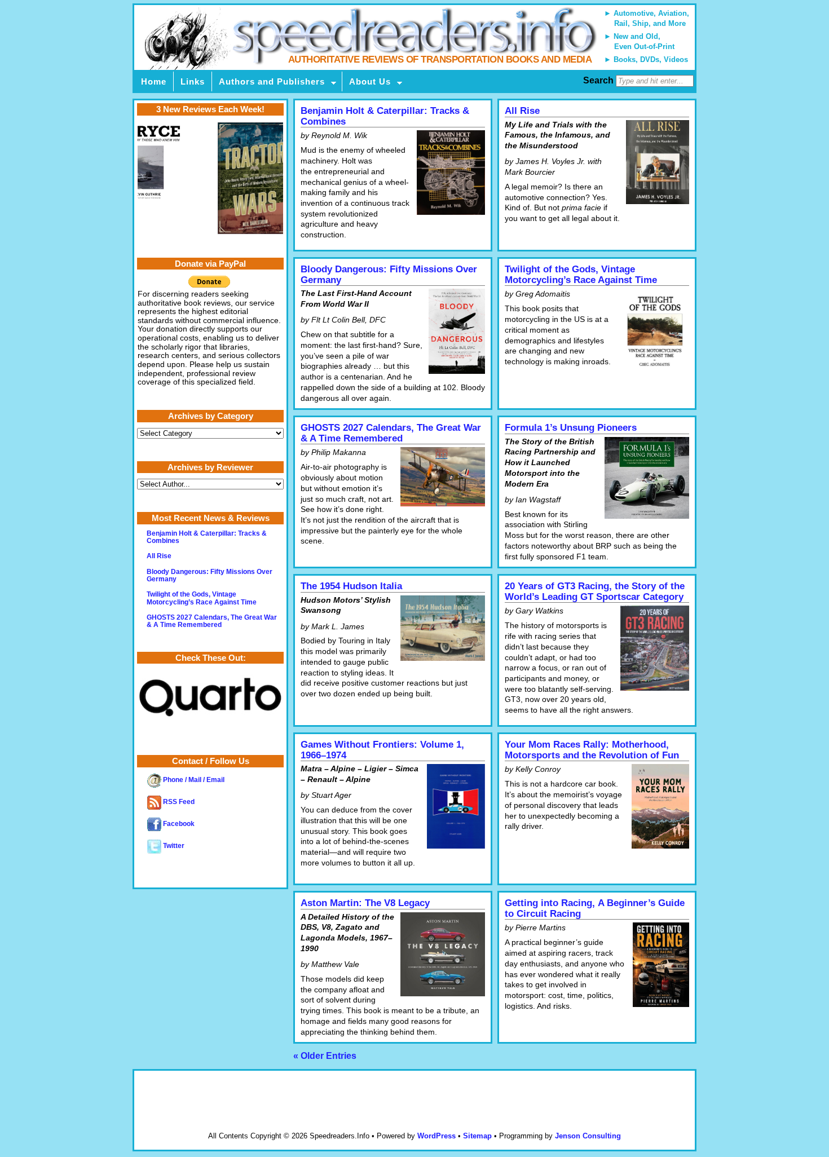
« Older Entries (324, 1056)
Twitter (172, 845)
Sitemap (477, 1136)
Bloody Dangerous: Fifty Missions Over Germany (389, 274)
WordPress (436, 1136)
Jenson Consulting (588, 1136)
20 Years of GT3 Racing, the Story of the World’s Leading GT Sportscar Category (595, 591)
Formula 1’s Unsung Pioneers (571, 427)
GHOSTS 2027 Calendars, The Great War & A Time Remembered (391, 433)
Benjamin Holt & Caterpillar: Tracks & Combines (385, 116)
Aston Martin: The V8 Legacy (365, 903)
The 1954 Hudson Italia (351, 586)
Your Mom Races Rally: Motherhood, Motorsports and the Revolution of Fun (592, 750)
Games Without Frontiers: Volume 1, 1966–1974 (382, 750)
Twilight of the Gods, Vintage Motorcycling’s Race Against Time (581, 274)
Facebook (178, 823)
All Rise (522, 110)
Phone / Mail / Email (192, 779)
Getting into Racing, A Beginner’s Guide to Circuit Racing (595, 908)
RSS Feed (178, 801)
